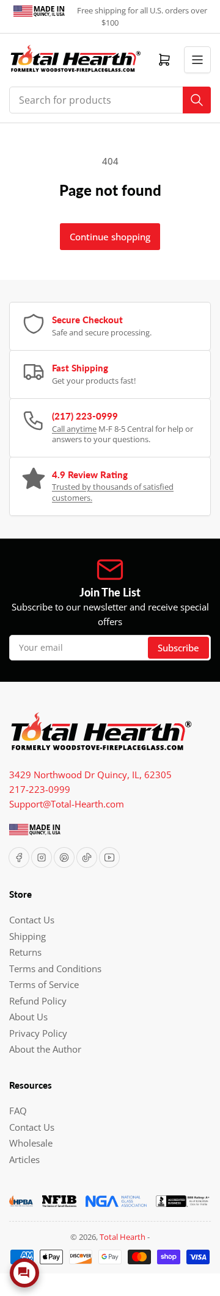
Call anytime (74, 428)
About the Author (45, 1049)
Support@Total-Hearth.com (66, 804)
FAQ (18, 1110)
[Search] (196, 100)
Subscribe (178, 648)
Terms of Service (44, 984)
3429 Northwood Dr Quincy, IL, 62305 (90, 774)
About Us (28, 1017)
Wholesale (31, 1143)
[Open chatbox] (24, 1272)
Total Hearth (122, 1236)
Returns (25, 952)
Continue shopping (110, 237)
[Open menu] (197, 59)
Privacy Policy (38, 1033)
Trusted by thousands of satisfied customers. (113, 492)
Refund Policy (38, 1001)
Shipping (27, 936)
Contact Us (31, 920)
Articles (24, 1159)
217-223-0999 (39, 789)
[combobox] (110, 100)
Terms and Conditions (55, 968)
